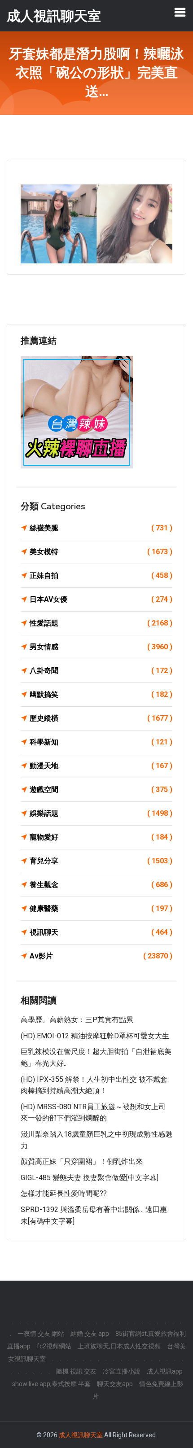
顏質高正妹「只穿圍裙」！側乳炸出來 (82, 1161)
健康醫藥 (101, 908)
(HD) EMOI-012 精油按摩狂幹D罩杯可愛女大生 (95, 1036)
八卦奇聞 (101, 670)
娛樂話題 (101, 813)
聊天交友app (115, 1383)
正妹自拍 (101, 575)
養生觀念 (101, 884)
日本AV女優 (101, 599)
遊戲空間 (101, 789)
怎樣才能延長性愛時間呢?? (64, 1193)
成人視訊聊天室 (81, 1435)
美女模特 (101, 551)
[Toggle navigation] (180, 12)
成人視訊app (165, 1371)
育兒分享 (101, 861)
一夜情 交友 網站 (41, 1333)
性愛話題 (101, 623)
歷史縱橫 (101, 718)
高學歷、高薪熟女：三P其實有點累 (77, 1019)
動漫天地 (101, 765)
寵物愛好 (101, 837)
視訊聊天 (101, 932)
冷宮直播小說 (121, 1371)
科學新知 (101, 742)
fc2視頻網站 (54, 1346)
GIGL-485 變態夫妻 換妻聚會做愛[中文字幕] (89, 1177)
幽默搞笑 (101, 694)
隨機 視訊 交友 (76, 1371)
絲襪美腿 (101, 528)
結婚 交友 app (89, 1333)
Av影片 (101, 956)
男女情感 (101, 647)
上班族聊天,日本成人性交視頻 (119, 1346)
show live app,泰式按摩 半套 (51, 1383)
